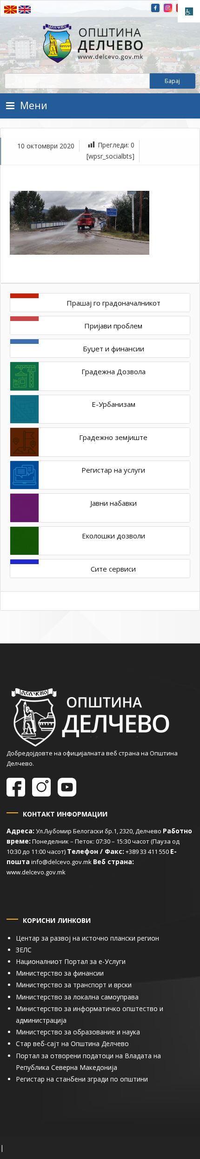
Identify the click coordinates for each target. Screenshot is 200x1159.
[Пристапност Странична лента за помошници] (189, 11)
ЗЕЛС (24, 949)
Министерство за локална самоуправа (77, 996)
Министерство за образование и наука (78, 1031)
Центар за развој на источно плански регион (87, 938)
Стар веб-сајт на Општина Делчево (72, 1043)
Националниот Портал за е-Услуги (71, 961)
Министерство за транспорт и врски (74, 984)
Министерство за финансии (60, 973)
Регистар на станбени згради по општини (82, 1079)
